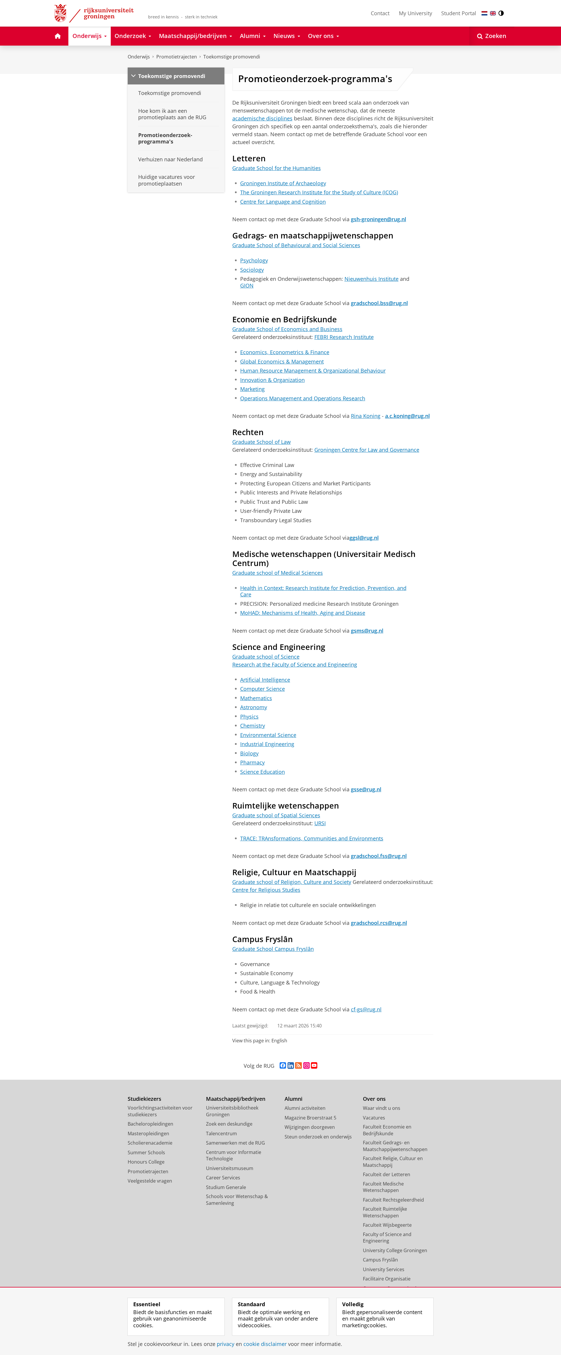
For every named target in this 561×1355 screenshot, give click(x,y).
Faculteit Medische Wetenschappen (383, 1187)
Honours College (146, 1162)
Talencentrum (221, 1133)
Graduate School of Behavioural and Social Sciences (296, 245)
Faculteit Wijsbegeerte (387, 1225)
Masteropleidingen (148, 1133)
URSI (320, 823)
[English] (493, 13)
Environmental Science (268, 735)
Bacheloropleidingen (150, 1124)
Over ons (374, 1099)
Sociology (252, 269)
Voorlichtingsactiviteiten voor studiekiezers (160, 1111)
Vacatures (374, 1118)
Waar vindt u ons (381, 1108)
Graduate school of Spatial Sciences (276, 815)
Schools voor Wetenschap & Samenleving (237, 1199)
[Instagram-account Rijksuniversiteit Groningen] (306, 1065)
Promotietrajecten (176, 56)
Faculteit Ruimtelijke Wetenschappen (385, 1212)
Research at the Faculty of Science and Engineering (294, 664)
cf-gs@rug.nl (366, 1009)
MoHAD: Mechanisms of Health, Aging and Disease (302, 613)
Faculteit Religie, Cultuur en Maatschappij (393, 1161)
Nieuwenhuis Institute (371, 279)
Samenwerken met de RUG (235, 1143)
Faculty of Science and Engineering (387, 1237)
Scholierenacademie (150, 1143)
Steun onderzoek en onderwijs (318, 1137)
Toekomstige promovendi (231, 56)
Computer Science (262, 689)
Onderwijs (139, 56)
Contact (380, 13)
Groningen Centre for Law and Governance (366, 449)
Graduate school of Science (265, 656)
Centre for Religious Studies (266, 889)
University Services (383, 1269)
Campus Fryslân (380, 1260)
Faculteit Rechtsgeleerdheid (393, 1200)
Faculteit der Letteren (386, 1174)
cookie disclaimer (265, 1344)
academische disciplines (262, 118)
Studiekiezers (144, 1099)
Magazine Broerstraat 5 (310, 1118)
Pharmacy (252, 762)
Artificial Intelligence (265, 679)
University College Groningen (395, 1250)
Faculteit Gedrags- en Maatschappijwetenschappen (395, 1145)
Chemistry (252, 725)
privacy (225, 1344)
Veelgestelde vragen (150, 1181)
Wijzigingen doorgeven (310, 1127)
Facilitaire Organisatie (387, 1279)
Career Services (223, 1177)
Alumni (293, 1099)
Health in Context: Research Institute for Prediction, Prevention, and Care (323, 591)
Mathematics (256, 698)
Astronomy (253, 707)
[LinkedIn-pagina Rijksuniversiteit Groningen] (291, 1065)
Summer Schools (146, 1152)
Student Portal (458, 13)
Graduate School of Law (261, 441)
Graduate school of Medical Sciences (277, 572)
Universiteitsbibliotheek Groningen (232, 1111)
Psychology (254, 260)
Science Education (262, 772)
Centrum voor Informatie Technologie (233, 1155)
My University (415, 13)
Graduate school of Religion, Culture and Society (291, 881)
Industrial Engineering (267, 744)
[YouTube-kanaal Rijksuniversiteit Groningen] (314, 1065)
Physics (249, 716)
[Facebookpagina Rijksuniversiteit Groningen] (283, 1065)
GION (247, 285)
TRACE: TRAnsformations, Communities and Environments (311, 838)
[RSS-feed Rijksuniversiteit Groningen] (298, 1065)
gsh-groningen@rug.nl (378, 219)
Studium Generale (226, 1187)
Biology (249, 753)
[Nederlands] (484, 13)
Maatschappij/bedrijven (235, 1099)
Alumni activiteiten (305, 1108)
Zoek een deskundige (229, 1124)
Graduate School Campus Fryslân (273, 948)
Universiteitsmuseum (229, 1168)
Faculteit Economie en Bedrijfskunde (387, 1130)
